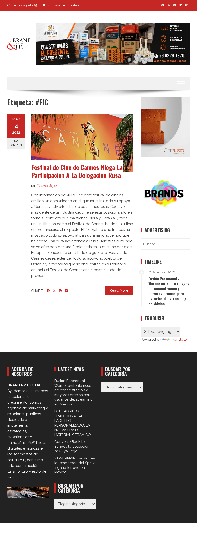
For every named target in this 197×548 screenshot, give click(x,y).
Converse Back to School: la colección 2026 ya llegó (72, 446)
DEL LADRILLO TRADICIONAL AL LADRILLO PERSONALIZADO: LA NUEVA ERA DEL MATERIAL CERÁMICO (72, 423)
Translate (179, 339)
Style (53, 186)
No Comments (17, 143)
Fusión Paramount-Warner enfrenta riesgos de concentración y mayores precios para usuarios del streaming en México (168, 291)
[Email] (66, 291)
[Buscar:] (165, 244)
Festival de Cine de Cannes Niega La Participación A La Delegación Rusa (77, 171)
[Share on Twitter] (54, 290)
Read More (119, 290)
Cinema (42, 186)
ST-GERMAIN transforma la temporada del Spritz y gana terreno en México (74, 465)
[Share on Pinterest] (60, 291)
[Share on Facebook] (48, 291)
